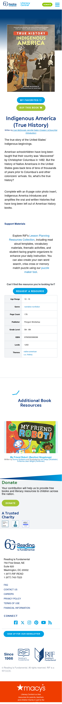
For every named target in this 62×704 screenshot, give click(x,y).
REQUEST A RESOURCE (30, 290)
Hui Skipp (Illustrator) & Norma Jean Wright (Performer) (37, 460)
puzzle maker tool (36, 270)
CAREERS (9, 593)
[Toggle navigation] (57, 4)
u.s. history (28, 354)
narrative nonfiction (32, 306)
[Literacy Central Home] (25, 3)
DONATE (47, 4)
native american (30, 351)
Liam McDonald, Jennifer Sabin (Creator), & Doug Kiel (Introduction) (35, 131)
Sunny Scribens (19, 459)
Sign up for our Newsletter (23, 634)
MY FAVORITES (29, 100)
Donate (10, 503)
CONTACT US (11, 589)
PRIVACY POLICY (12, 598)
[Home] (12, 3)
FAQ (6, 584)
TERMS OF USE (13, 603)
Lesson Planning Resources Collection (29, 237)
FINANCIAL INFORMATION (17, 607)
